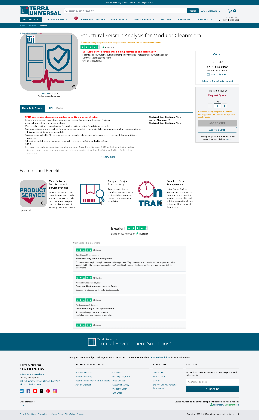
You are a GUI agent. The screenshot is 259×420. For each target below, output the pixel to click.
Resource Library (84, 376)
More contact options (30, 384)
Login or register (211, 10)
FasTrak (229, 139)
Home (22, 25)
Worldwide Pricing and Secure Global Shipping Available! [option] (129, 2)
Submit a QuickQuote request (217, 81)
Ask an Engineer (83, 384)
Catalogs (116, 372)
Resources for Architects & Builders (93, 380)
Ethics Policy (70, 414)
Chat (225, 74)
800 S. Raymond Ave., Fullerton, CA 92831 (40, 380)
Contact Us (204, 19)
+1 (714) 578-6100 (230, 20)
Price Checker (119, 380)
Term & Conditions (28, 414)
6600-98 (45, 93)
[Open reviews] (102, 47)
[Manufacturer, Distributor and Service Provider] (33, 193)
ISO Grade (117, 392)
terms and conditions (160, 357)
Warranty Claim (119, 388)
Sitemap (80, 414)
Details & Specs (32, 108)
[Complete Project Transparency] (92, 193)
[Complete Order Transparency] (150, 193)
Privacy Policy (43, 414)
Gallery (166, 19)
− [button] (210, 105)
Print (219, 54)
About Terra (159, 376)
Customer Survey (120, 384)
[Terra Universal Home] (40, 10)
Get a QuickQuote (121, 376)
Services (32, 25)
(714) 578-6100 (217, 67)
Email (213, 74)
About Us (184, 19)
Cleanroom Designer (90, 19)
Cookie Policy (57, 414)
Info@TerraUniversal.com (32, 374)
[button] (75, 88)
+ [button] (224, 105)
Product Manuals (84, 372)
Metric (60, 108)
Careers (157, 380)
